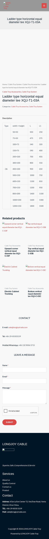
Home (4, 84)
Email (5, 376)
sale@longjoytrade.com (17, 327)
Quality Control (8, 483)
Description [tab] (7, 118)
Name (5, 365)
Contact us (6, 487)
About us (6, 480)
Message (6, 388)
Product (5, 490)
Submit (9, 422)
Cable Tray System (15, 84)
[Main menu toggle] (44, 5)
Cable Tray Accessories (31, 84)
